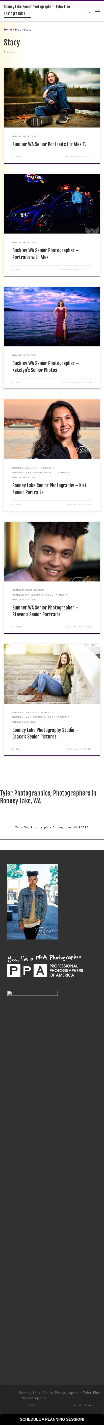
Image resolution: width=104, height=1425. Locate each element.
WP (32, 1405)
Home (8, 30)
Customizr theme (81, 1405)
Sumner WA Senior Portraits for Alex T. (49, 144)
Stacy (19, 157)
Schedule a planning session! (52, 1419)
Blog (18, 30)
